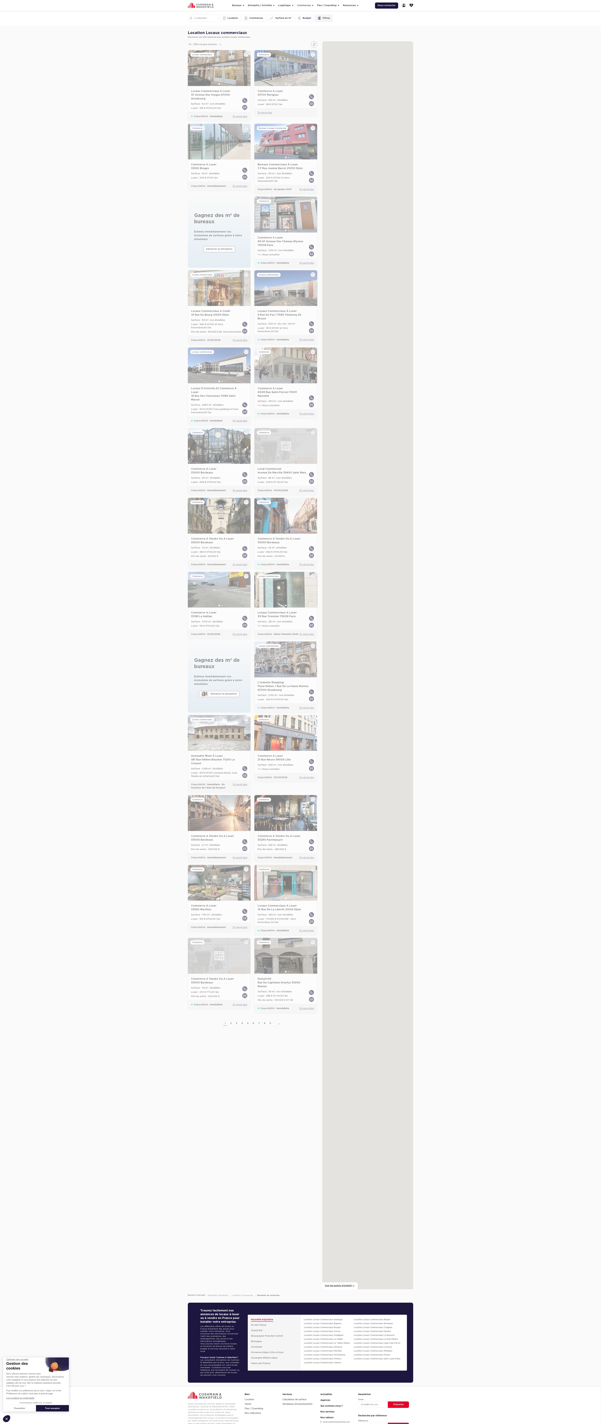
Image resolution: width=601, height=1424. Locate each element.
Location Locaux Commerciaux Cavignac (373, 1327)
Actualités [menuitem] (326, 1394)
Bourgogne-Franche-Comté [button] (267, 1336)
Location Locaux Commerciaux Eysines (372, 1331)
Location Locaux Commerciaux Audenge (323, 1320)
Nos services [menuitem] (327, 1412)
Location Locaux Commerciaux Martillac (323, 1351)
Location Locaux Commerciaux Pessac (372, 1355)
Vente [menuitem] (248, 1404)
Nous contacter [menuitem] (387, 5)
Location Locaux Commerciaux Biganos (322, 1323)
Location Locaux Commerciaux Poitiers (322, 1359)
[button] (6, 1418)
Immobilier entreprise (218, 1295)
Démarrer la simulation (219, 249)
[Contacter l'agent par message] (244, 107)
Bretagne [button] (256, 1341)
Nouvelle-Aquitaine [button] (262, 1319)
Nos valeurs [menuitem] (327, 1417)
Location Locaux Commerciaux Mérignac (373, 1351)
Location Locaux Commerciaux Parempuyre (324, 1355)
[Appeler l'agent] (244, 100)
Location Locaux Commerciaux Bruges (322, 1327)
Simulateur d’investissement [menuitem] (297, 1404)
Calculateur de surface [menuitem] (294, 1399)
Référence (363, 1421)
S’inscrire (398, 1404)
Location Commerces (243, 1295)
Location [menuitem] (249, 1399)
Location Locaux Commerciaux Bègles (372, 1320)
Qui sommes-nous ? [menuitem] (331, 1406)
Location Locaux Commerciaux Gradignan (323, 1335)
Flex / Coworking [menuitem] (254, 1409)
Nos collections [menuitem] (253, 1413)
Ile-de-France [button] (258, 1325)
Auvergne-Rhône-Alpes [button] (264, 1358)
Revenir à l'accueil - (197, 1295)
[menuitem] (404, 5)
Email (360, 1399)
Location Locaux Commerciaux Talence (322, 1363)
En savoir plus (240, 116)
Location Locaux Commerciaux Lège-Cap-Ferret (377, 1343)
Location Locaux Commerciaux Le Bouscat (374, 1335)
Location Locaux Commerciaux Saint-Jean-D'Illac (377, 1359)
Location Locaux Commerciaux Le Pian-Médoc (376, 1339)
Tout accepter (52, 1408)
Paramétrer (19, 1408)
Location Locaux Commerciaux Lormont (373, 1347)
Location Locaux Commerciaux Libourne (323, 1347)
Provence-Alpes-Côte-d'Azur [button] (267, 1352)
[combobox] (194, 18)
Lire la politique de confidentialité (20, 1398)
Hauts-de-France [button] (260, 1363)
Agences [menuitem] (325, 1400)
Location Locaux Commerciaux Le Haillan (323, 1339)
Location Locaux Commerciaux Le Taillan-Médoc (327, 1343)
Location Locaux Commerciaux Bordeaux (373, 1323)
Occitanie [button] (256, 1347)
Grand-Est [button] (257, 1330)
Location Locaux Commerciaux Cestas (322, 1331)
